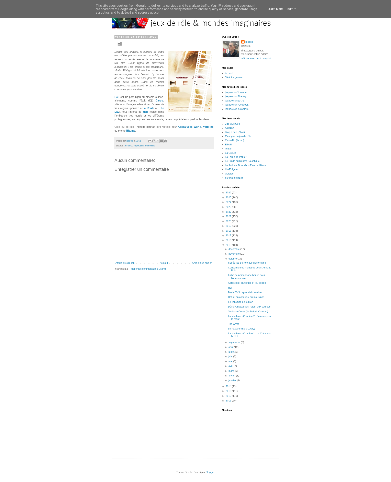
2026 (229, 192)
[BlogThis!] (154, 141)
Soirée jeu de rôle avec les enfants (247, 262)
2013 (229, 391)
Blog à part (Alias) (235, 132)
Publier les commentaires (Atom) (148, 268)
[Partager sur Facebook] (161, 141)
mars (231, 371)
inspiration (139, 145)
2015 (229, 245)
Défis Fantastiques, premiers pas (246, 297)
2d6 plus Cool (233, 123)
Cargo (159, 100)
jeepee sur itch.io (234, 100)
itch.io (228, 148)
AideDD (229, 127)
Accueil (164, 263)
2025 (229, 197)
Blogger (210, 472)
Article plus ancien (202, 263)
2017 (229, 235)
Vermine (208, 126)
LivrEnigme (231, 169)
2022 (229, 211)
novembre (234, 253)
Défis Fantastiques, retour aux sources (249, 306)
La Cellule (230, 153)
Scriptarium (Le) (234, 177)
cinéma (128, 145)
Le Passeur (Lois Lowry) (241, 328)
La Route (148, 108)
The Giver (233, 324)
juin (230, 356)
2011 (229, 400)
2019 (229, 226)
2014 (229, 386)
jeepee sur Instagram (236, 109)
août (231, 347)
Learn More (275, 9)
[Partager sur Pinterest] (165, 141)
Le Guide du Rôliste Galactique (242, 161)
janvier (232, 380)
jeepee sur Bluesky (235, 96)
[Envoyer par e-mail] (150, 141)
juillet (231, 351)
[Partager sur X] (158, 141)
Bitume (130, 130)
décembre (234, 249)
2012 (229, 396)
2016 (229, 240)
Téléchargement (234, 77)
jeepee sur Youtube (236, 92)
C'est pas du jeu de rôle (238, 136)
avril (231, 366)
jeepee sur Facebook (236, 104)
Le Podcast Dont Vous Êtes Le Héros (245, 165)
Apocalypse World (189, 126)
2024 (229, 202)
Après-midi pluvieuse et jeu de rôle (247, 282)
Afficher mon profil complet (256, 58)
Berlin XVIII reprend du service (245, 292)
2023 (229, 207)
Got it (291, 9)
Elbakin (229, 144)
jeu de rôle (150, 145)
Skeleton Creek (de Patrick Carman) (248, 311)
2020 (229, 221)
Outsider (229, 173)
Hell (116, 96)
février (232, 375)
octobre (232, 258)
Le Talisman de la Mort (240, 302)
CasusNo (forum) (234, 140)
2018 (229, 230)
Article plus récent (125, 263)
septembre (234, 342)
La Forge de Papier (235, 157)
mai (230, 361)
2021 (229, 216)
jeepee (249, 41)
